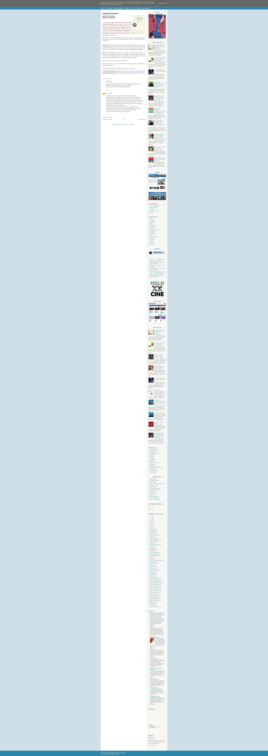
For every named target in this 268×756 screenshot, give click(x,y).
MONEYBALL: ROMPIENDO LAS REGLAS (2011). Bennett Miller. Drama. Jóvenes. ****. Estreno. (160, 85)
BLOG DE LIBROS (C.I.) (155, 498)
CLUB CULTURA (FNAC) (155, 488)
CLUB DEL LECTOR (154, 485)
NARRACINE (152, 464)
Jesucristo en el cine (154, 637)
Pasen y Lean (153, 627)
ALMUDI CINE (153, 451)
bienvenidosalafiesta (130, 68)
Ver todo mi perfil (153, 745)
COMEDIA (152, 228)
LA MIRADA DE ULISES (155, 462)
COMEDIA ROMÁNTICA (155, 230)
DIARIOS (152, 547)
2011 (151, 523)
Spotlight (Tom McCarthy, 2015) (156, 680)
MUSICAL (152, 241)
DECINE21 (152, 456)
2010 (151, 522)
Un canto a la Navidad (154, 670)
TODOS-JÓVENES (154, 207)
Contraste (152, 649)
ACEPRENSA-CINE (154, 450)
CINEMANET (152, 454)
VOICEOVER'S (153, 472)
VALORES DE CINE (154, 470)
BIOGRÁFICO (152, 225)
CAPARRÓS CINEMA (154, 453)
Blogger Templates (104, 753)
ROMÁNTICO (152, 601)
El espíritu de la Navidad (159, 412)
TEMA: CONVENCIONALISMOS (109, 73)
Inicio (125, 119)
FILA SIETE (152, 458)
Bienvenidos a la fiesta (155, 696)
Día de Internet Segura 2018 (155, 650)
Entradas (152, 506)
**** (150, 519)
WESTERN (152, 244)
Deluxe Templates (116, 753)
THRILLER (152, 242)
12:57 (107, 114)
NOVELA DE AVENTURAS (155, 581)
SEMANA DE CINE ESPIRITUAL (156, 467)
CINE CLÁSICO (153, 538)
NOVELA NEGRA (137, 8)
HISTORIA (152, 565)
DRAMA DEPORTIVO (154, 552)
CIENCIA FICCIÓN (153, 227)
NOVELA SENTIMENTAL (155, 600)
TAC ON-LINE (152, 469)
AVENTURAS (152, 222)
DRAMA (151, 235)
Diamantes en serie (154, 658)
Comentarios (152, 508)
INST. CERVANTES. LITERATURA (157, 483)
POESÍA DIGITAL (153, 493)
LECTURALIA (152, 486)
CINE (106, 8)
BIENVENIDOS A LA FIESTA (156, 490)
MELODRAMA (153, 573)
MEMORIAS (152, 574)
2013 (151, 527)
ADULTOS (152, 212)
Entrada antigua (141, 119)
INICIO (102, 8)
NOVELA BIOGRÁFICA (154, 578)
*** (150, 517)
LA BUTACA (152, 461)
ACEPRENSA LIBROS (154, 480)
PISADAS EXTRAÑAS (110, 13)
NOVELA (127, 72)
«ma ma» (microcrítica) (154, 689)
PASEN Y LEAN (153, 491)
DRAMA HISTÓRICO (154, 236)
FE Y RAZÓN (109, 72)
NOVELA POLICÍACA (133, 72)
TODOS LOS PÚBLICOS (155, 206)
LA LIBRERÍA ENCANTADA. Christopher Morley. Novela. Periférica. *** (160, 159)
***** (151, 520)
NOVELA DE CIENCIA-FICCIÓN (156, 582)
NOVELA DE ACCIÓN (154, 579)
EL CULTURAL (153, 482)
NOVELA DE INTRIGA (154, 587)
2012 (151, 525)
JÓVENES (152, 209)
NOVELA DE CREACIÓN (155, 584)
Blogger (124, 752)
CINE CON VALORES (118, 8)
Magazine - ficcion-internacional (157, 613)
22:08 (107, 89)
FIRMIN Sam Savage (158, 390)
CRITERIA (152, 494)
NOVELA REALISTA (154, 598)
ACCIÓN (151, 219)
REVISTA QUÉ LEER (154, 496)
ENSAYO (152, 558)
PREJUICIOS (140, 72)
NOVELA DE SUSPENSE (155, 589)
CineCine (108, 93)
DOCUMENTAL (153, 233)
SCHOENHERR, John (154, 697)
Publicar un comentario (107, 117)
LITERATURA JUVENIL (120, 72)
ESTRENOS (126, 8)
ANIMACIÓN (152, 220)
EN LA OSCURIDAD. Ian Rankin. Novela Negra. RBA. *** (160, 71)
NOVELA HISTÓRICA (154, 592)
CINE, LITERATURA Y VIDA (112, 752)
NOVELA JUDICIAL (154, 593)
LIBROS (110, 8)
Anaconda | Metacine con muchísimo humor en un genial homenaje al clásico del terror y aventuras (158, 273)
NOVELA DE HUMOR (154, 586)
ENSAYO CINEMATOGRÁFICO (156, 560)
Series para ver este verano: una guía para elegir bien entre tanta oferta (160, 59)
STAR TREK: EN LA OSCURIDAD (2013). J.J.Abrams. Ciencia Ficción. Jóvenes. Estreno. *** (159, 123)
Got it (167, 3)
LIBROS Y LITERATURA (155, 499)
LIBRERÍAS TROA (153, 478)
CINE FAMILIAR (146, 8)
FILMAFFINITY (153, 459)
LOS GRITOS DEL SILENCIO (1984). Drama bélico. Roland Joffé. (159, 367)
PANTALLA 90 (152, 465)
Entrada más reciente (107, 119)
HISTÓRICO (152, 239)
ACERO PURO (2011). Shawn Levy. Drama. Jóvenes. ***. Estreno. (158, 356)
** (150, 515)
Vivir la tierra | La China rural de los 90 (157, 265)
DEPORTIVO (152, 231)
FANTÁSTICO (152, 238)
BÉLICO (151, 223)
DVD (131, 8)
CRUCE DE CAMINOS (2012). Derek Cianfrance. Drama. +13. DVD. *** (159, 136)
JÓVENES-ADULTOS (154, 210)
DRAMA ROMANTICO (154, 555)
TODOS (151, 605)
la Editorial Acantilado (114, 63)
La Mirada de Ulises (154, 687)
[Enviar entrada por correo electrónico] (113, 70)
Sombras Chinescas (154, 679)
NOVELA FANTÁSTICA (154, 590)
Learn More (161, 3)
